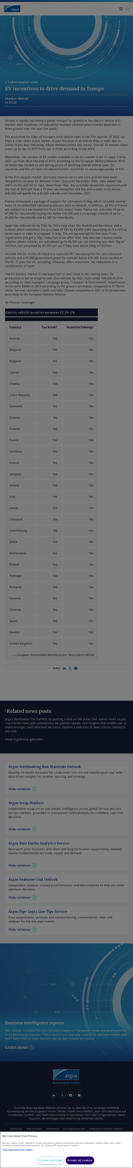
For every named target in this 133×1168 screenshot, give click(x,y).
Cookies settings (50, 1160)
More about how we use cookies (18, 1150)
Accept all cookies (79, 1160)
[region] (66, 1150)
